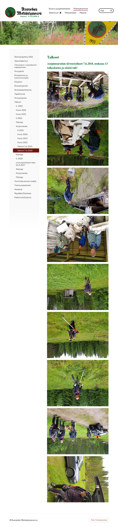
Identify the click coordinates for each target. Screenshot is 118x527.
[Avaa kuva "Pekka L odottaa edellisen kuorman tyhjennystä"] (78, 479)
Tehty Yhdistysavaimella (99, 520)
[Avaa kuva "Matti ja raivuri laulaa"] (78, 335)
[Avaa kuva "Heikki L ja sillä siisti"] (78, 383)
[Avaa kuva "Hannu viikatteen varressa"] (78, 287)
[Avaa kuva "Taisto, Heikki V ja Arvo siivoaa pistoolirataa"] (78, 239)
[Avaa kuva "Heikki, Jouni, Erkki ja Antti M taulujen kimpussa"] (78, 95)
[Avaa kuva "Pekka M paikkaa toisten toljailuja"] (78, 191)
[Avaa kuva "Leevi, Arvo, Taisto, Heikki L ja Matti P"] (78, 431)
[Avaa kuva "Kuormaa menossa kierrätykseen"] (78, 143)
